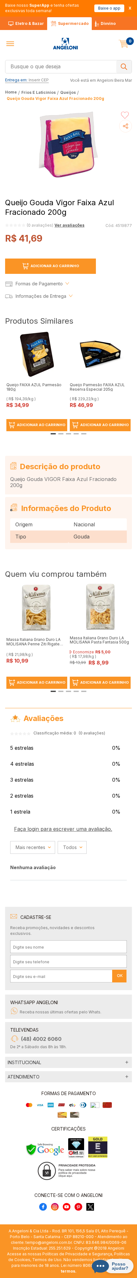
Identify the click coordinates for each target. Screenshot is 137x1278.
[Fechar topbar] (130, 8)
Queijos (68, 92)
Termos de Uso (46, 1259)
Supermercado (73, 23)
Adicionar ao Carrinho (55, 266)
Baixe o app (109, 8)
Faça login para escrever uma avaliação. (63, 829)
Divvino (108, 23)
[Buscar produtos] (124, 66)
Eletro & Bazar (29, 23)
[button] (10, 44)
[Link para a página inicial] (11, 92)
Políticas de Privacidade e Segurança (77, 1254)
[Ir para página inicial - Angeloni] (65, 44)
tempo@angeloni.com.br (48, 1242)
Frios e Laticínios (38, 92)
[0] (123, 43)
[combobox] (68, 66)
